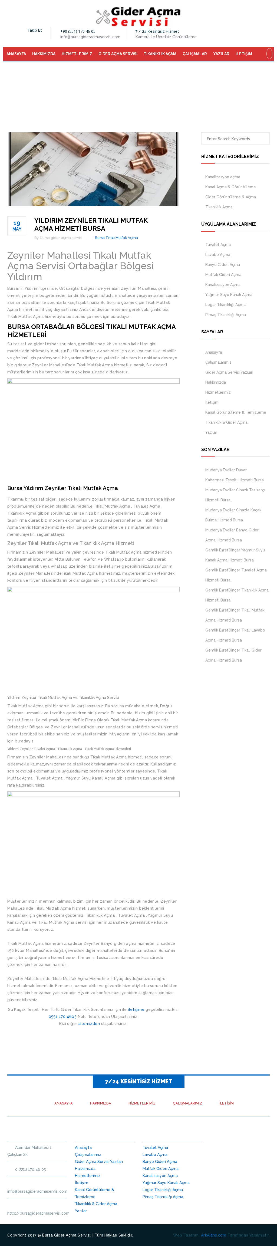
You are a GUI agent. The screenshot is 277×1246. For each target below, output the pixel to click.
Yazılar (221, 54)
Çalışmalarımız (218, 362)
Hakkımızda (43, 54)
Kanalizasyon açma (222, 177)
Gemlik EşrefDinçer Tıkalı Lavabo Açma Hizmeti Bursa (235, 635)
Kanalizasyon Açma (222, 284)
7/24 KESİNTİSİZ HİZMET (138, 1081)
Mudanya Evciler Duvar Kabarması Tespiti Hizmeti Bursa (234, 475)
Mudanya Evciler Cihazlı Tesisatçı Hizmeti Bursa (235, 495)
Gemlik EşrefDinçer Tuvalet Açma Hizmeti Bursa (236, 575)
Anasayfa (16, 54)
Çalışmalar (195, 54)
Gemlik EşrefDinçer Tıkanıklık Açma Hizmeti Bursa (237, 595)
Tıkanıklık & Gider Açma (226, 422)
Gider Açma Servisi (117, 54)
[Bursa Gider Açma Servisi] (138, 16)
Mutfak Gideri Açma (223, 274)
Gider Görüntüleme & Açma (230, 197)
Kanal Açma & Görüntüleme (230, 187)
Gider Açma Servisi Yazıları (229, 372)
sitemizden (89, 1023)
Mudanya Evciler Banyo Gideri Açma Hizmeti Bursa (232, 535)
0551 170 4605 (63, 1016)
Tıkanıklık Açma (160, 54)
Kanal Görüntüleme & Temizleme (235, 412)
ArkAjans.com (213, 1235)
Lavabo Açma (217, 254)
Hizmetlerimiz (77, 54)
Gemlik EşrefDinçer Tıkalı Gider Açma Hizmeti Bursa (233, 655)
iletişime (136, 1009)
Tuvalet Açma (218, 244)
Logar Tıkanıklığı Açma (225, 305)
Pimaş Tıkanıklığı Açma (225, 315)
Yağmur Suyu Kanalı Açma (228, 294)
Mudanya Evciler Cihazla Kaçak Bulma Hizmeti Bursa (233, 515)
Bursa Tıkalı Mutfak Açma (116, 238)
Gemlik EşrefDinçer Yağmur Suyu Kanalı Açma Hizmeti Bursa (235, 555)
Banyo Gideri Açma (222, 264)
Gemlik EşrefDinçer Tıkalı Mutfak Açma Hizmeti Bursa (234, 615)
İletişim (244, 54)
